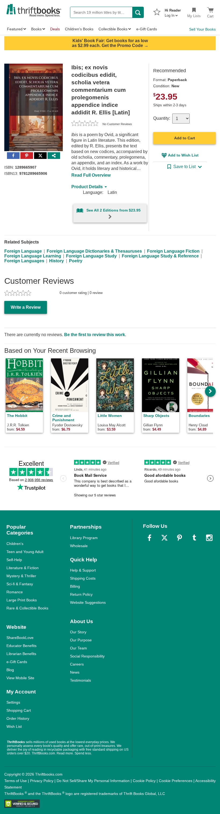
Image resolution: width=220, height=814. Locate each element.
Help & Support (83, 570)
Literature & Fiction (22, 568)
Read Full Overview (91, 175)
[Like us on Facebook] (149, 537)
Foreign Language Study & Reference (160, 256)
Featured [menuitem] (15, 29)
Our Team (78, 648)
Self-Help (14, 560)
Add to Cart (184, 138)
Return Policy (81, 594)
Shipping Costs (83, 578)
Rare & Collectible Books (27, 608)
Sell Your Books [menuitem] (202, 29)
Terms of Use (15, 781)
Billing (75, 586)
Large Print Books (21, 600)
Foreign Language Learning (32, 256)
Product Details (87, 186)
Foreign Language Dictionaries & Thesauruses (94, 251)
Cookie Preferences (175, 781)
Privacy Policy (41, 781)
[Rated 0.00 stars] (84, 124)
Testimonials (80, 680)
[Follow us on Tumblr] (194, 537)
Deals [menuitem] (55, 29)
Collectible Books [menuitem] (112, 29)
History (56, 261)
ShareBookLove (20, 637)
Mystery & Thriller (21, 576)
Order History (17, 718)
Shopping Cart (18, 710)
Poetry (75, 261)
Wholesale (79, 546)
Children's (14, 544)
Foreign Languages (24, 261)
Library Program (84, 538)
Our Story (78, 632)
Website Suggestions (88, 602)
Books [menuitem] (36, 29)
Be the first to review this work (94, 334)
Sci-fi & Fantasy (19, 584)
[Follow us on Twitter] (164, 537)
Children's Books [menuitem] (79, 29)
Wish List (14, 726)
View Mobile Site (20, 678)
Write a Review (26, 307)
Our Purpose (81, 640)
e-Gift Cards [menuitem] (146, 29)
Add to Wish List (183, 155)
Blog (10, 670)
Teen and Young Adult (24, 552)
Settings (13, 702)
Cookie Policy (144, 781)
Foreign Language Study (91, 256)
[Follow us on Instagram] (209, 537)
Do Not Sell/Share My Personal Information (93, 781)
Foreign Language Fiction (173, 251)
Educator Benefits (21, 646)
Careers (77, 664)
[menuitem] (173, 11)
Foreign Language (23, 251)
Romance (14, 592)
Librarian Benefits (21, 654)
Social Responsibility (87, 656)
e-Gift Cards (16, 662)
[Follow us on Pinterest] (179, 537)
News (74, 672)
